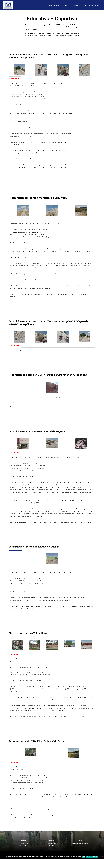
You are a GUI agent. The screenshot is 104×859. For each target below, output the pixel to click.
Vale (84, 856)
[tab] (15, 78)
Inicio (50, 5)
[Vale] (102, 856)
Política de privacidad (92, 856)
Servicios (83, 5)
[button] (50, 398)
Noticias (90, 5)
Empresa (56, 5)
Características (15, 78)
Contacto (97, 5)
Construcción (65, 5)
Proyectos (75, 5)
